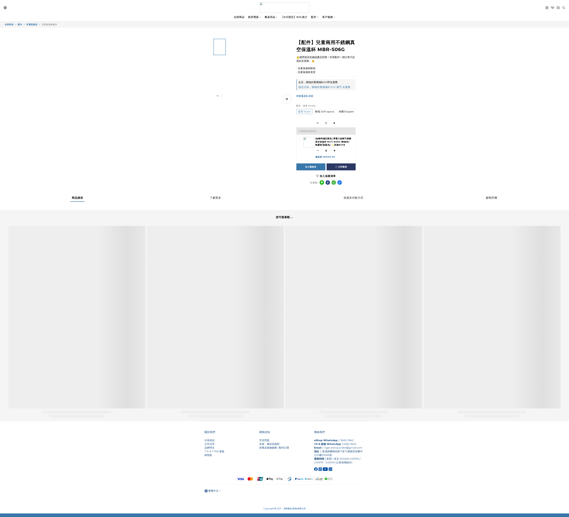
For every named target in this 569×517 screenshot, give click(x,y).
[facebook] (328, 182)
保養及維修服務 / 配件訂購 (274, 447)
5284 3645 (349, 443)
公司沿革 (209, 443)
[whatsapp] (333, 182)
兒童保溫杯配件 (49, 24)
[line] (322, 182)
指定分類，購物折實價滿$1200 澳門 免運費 (324, 87)
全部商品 (9, 24)
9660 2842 (347, 440)
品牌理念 (209, 447)
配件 (20, 24)
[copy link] (339, 182)
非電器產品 (31, 24)
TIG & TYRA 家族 (214, 451)
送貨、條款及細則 (269, 443)
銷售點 (208, 455)
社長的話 (209, 440)
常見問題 (264, 440)
